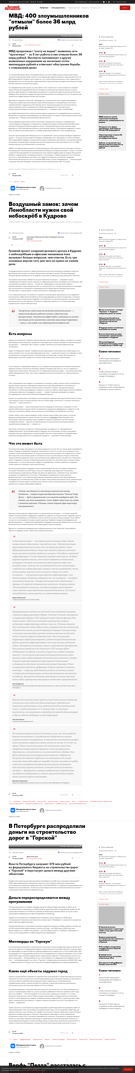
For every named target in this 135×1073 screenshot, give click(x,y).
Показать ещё (103, 89)
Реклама (85, 8)
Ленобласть (16, 801)
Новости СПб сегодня (29, 801)
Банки (23, 182)
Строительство (83, 801)
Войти (125, 8)
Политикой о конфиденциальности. (34, 1070)
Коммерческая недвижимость (78, 804)
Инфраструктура (25, 1039)
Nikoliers (54, 417)
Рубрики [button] (44, 8)
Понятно (128, 1069)
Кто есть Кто (95, 8)
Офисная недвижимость (16, 804)
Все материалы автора (32, 45)
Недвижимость (49, 804)
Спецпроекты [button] (58, 8)
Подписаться (82, 2)
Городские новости (61, 804)
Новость (16, 182)
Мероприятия (74, 8)
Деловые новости (53, 801)
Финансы (47, 1039)
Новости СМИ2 (14, 194)
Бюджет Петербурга (58, 1039)
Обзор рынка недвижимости (34, 804)
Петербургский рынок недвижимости (101, 801)
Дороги (15, 1039)
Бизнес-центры (65, 801)
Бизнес (74, 801)
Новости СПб (42, 801)
